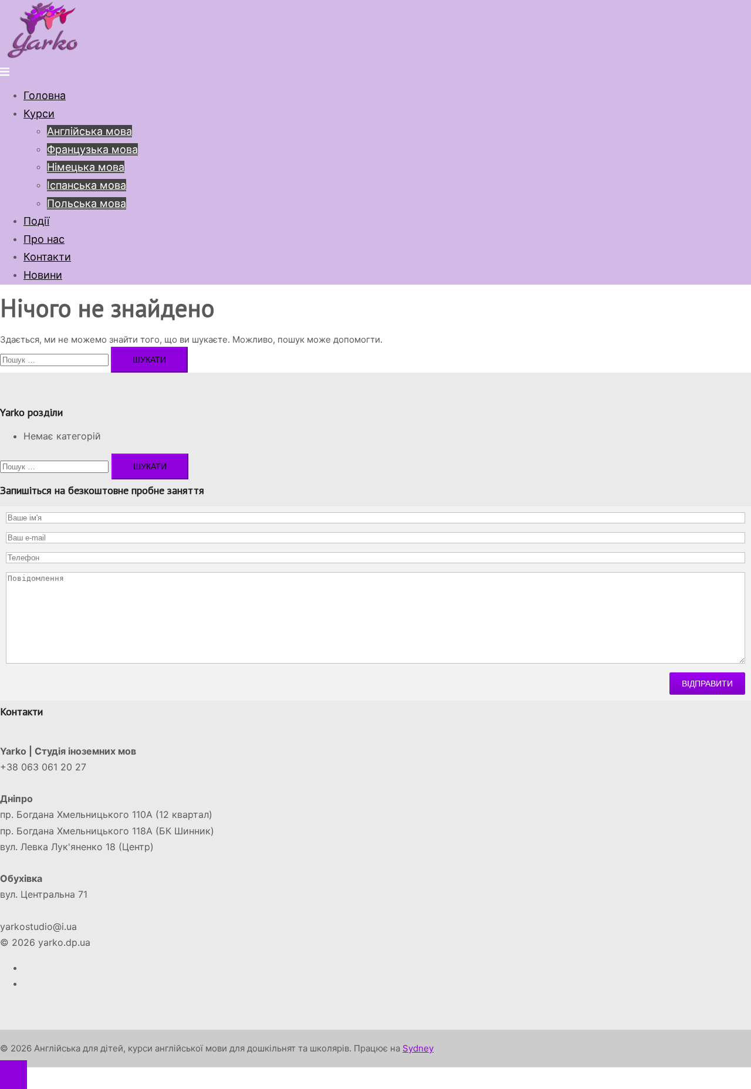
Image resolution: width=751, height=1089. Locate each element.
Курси (39, 113)
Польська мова (86, 203)
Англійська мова (89, 131)
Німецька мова (85, 167)
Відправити (707, 683)
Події (36, 221)
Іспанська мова (86, 185)
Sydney (418, 1048)
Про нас (44, 239)
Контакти (47, 257)
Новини (42, 275)
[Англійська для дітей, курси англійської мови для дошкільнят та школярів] (44, 55)
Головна (44, 95)
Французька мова (92, 149)
